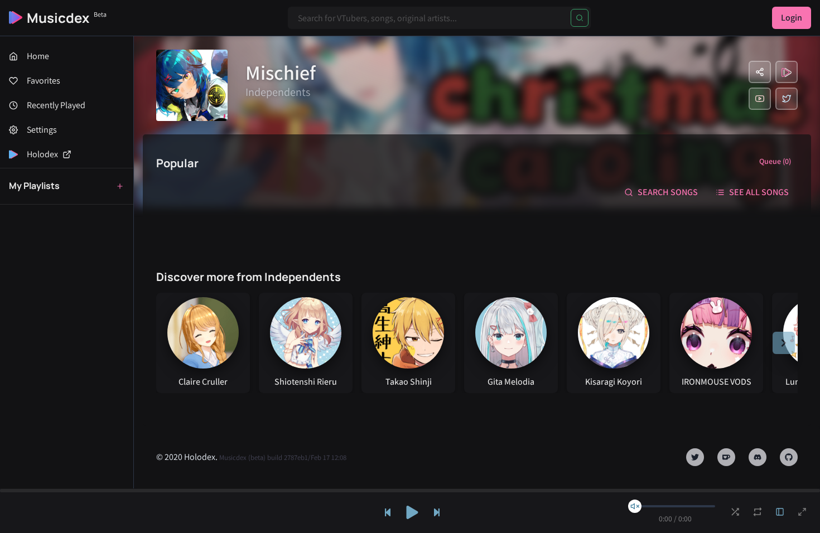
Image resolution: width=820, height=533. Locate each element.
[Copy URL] (760, 72)
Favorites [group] (43, 80)
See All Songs (759, 192)
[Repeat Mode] (757, 512)
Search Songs (668, 192)
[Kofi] (726, 457)
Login (791, 17)
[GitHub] (789, 457)
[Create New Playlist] (120, 186)
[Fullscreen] (802, 512)
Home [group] (38, 56)
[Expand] (780, 512)
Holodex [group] (42, 154)
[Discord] (757, 457)
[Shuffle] (735, 512)
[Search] (580, 18)
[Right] (784, 343)
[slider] (634, 506)
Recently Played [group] (56, 105)
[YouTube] (760, 99)
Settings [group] (42, 129)
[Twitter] (786, 99)
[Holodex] (786, 72)
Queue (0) (775, 161)
